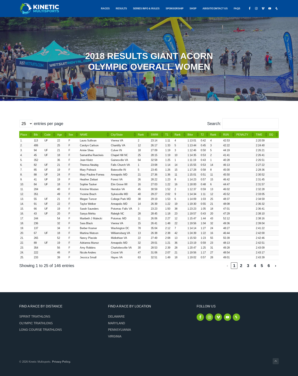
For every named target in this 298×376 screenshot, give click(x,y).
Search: (214, 123)
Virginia (114, 336)
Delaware (116, 316)
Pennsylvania (119, 329)
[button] (30, 134)
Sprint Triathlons (34, 316)
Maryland (116, 323)
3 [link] (248, 265)
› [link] (275, 265)
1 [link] (234, 265)
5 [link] (262, 265)
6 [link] (269, 265)
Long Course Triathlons (40, 329)
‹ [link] (227, 265)
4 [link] (255, 265)
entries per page (48, 123)
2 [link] (241, 265)
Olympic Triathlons (36, 323)
